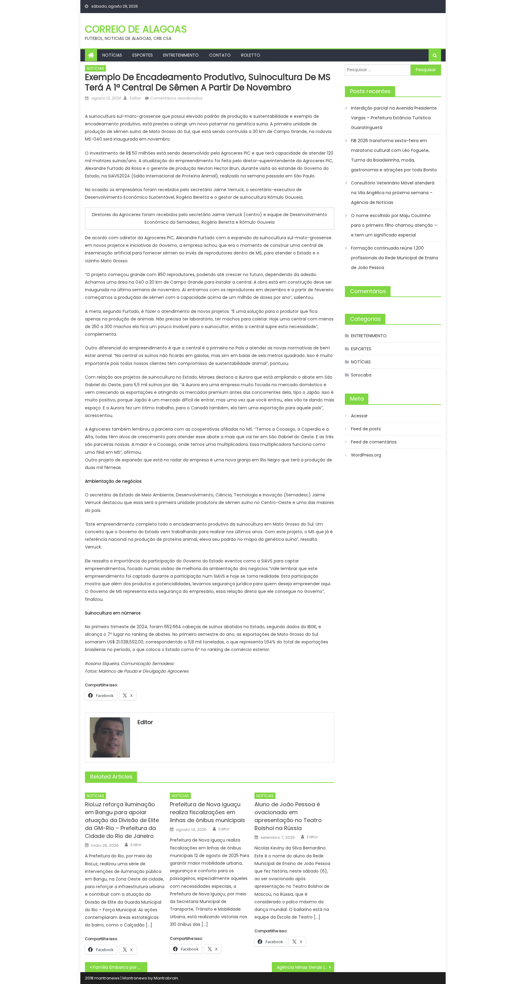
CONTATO (220, 55)
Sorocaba (361, 375)
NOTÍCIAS (112, 55)
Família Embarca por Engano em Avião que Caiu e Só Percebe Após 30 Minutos (120, 967)
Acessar (359, 416)
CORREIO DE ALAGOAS (136, 29)
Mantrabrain (166, 978)
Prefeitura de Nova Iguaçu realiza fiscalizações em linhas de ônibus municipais (207, 812)
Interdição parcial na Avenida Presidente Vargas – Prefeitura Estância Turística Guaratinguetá (394, 118)
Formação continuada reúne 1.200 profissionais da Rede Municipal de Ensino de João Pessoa (394, 258)
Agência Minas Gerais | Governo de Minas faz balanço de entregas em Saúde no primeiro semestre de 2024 (305, 967)
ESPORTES (142, 55)
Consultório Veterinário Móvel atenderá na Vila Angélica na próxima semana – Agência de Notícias (392, 192)
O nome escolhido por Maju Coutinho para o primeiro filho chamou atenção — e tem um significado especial (394, 225)
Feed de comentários (374, 442)
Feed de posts (366, 429)
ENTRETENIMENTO (181, 55)
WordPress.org (366, 455)
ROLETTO (250, 55)
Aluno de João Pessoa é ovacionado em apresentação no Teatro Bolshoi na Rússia (288, 816)
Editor (135, 98)
